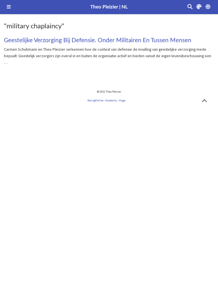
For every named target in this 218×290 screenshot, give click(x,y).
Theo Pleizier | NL (109, 7)
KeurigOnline (95, 100)
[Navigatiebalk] (9, 7)
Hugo (122, 100)
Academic (111, 100)
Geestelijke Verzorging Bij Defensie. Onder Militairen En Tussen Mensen (97, 40)
